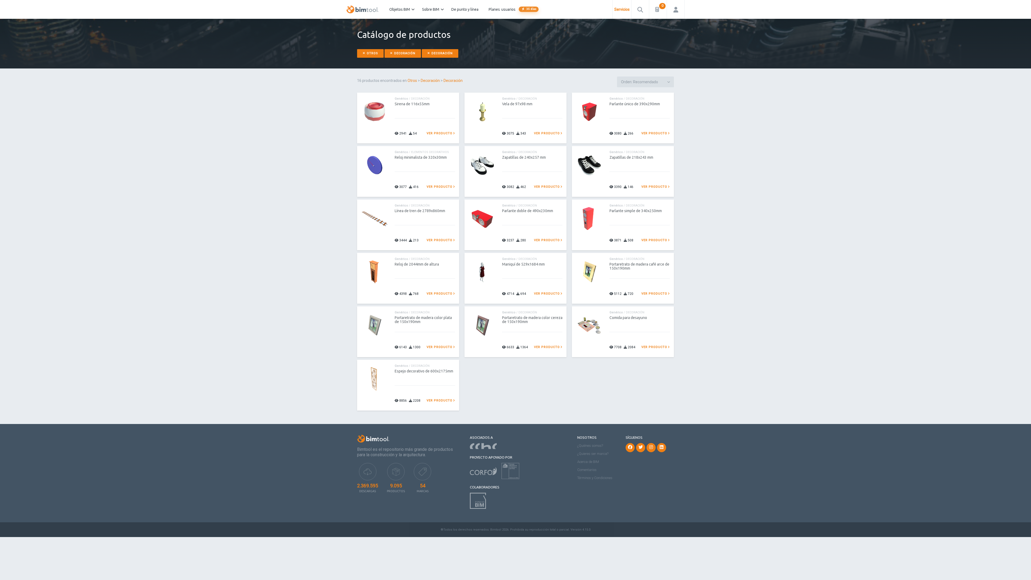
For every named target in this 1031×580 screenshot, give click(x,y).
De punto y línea (464, 9)
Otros (372, 53)
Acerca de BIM (588, 462)
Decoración (404, 53)
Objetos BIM (399, 9)
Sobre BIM (430, 9)
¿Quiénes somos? (590, 446)
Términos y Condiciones (594, 478)
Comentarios (587, 470)
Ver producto (439, 133)
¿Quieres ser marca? (592, 454)
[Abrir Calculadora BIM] (658, 9)
